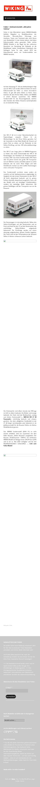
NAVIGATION (11, 18)
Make (13, 779)
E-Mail (9, 687)
